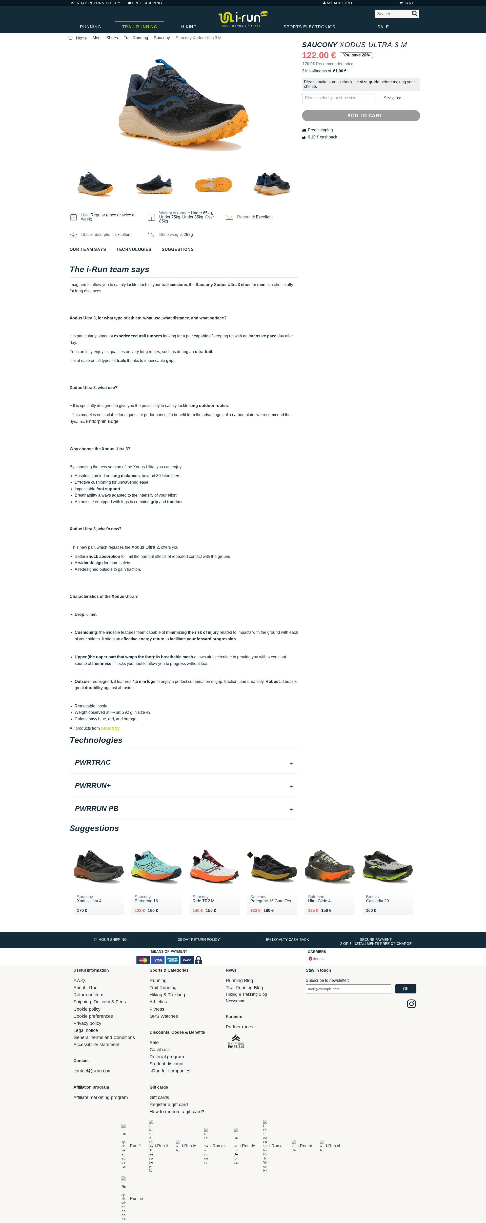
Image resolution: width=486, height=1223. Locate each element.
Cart (408, 3)
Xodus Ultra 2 (145, 547)
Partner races (239, 1026)
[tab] (184, 763)
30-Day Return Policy (96, 3)
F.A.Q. (79, 980)
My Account (340, 3)
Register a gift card (169, 1104)
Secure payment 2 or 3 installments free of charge (376, 941)
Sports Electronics (309, 27)
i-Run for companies (170, 1070)
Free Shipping (147, 3)
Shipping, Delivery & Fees (99, 1001)
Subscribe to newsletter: (327, 980)
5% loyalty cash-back (287, 939)
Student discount (167, 1063)
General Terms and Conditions (104, 1037)
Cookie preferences (93, 1016)
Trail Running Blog (244, 987)
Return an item (88, 994)
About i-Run (85, 987)
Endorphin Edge (102, 421)
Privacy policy (87, 1023)
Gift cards (159, 1097)
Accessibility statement (96, 1044)
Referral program (167, 1056)
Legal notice (85, 1030)
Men (96, 38)
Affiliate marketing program (100, 1097)
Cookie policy (86, 1009)
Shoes (112, 38)
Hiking (189, 27)
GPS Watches (164, 1016)
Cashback (160, 1049)
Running (90, 27)
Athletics (158, 1001)
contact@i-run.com (92, 1070)
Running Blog (239, 980)
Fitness (157, 1009)
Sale (383, 27)
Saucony (162, 38)
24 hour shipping (110, 939)
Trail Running (139, 27)
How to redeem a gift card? (177, 1111)
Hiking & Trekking (167, 994)
